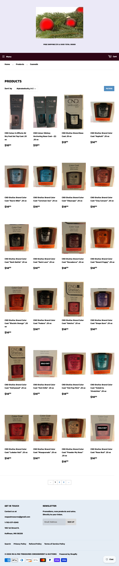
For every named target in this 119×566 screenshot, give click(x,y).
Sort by (8, 88)
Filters (109, 88)
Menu (8, 56)
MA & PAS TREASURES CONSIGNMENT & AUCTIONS (34, 554)
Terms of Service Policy (54, 544)
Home (7, 64)
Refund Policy (35, 544)
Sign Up (71, 522)
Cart (114, 56)
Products (20, 64)
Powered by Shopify (68, 554)
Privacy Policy (20, 544)
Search (8, 544)
